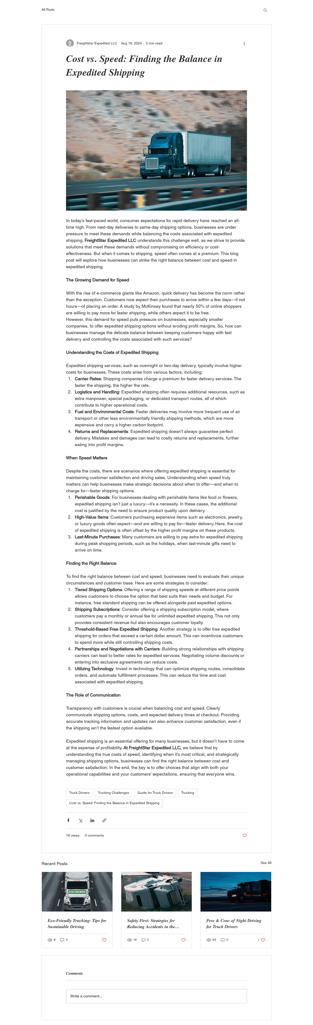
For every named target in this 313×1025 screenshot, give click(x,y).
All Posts (48, 9)
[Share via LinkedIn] (92, 820)
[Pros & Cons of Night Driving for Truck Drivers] (236, 892)
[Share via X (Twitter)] (80, 820)
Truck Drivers (79, 793)
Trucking (187, 793)
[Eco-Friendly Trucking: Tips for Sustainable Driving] (77, 892)
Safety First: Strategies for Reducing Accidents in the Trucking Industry (151, 923)
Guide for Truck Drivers (155, 793)
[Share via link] (104, 820)
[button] (265, 10)
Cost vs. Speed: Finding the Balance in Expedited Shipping (114, 803)
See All (266, 863)
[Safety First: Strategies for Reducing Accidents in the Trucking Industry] (156, 892)
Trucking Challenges (113, 793)
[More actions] (244, 43)
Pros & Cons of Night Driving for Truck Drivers (233, 923)
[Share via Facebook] (68, 820)
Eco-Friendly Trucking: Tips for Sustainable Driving (77, 923)
